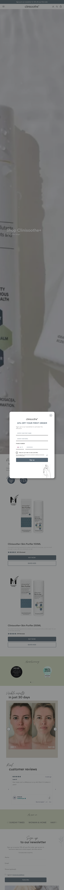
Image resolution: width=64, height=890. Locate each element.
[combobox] (20, 447)
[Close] (52, 414)
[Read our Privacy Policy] (47, 455)
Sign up (32, 460)
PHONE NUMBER (20, 443)
